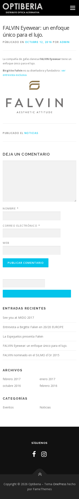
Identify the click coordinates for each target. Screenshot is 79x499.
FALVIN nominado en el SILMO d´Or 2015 (31, 355)
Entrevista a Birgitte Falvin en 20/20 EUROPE (33, 327)
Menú (72, 8)
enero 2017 (47, 379)
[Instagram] (44, 454)
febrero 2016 (48, 386)
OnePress (59, 484)
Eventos (8, 407)
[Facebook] (34, 454)
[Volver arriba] (39, 474)
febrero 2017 (11, 379)
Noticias (31, 133)
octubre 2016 (12, 386)
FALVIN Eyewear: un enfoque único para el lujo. (35, 346)
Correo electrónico (21, 225)
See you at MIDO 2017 (18, 318)
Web (6, 243)
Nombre (11, 208)
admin (65, 42)
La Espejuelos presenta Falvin (23, 336)
